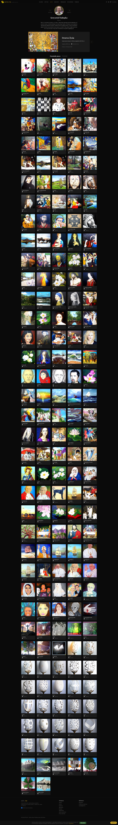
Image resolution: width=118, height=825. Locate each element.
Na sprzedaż (64, 56)
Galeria (60, 802)
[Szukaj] (106, 2)
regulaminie (71, 823)
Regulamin (81, 802)
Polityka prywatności (83, 804)
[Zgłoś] (110, 2)
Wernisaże (61, 807)
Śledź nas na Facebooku (28, 807)
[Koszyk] (108, 2)
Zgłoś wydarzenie (62, 812)
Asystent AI (113, 822)
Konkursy (61, 805)
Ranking (60, 808)
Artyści (60, 804)
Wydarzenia (61, 810)
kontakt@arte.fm (82, 805)
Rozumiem (83, 822)
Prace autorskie (62, 813)
